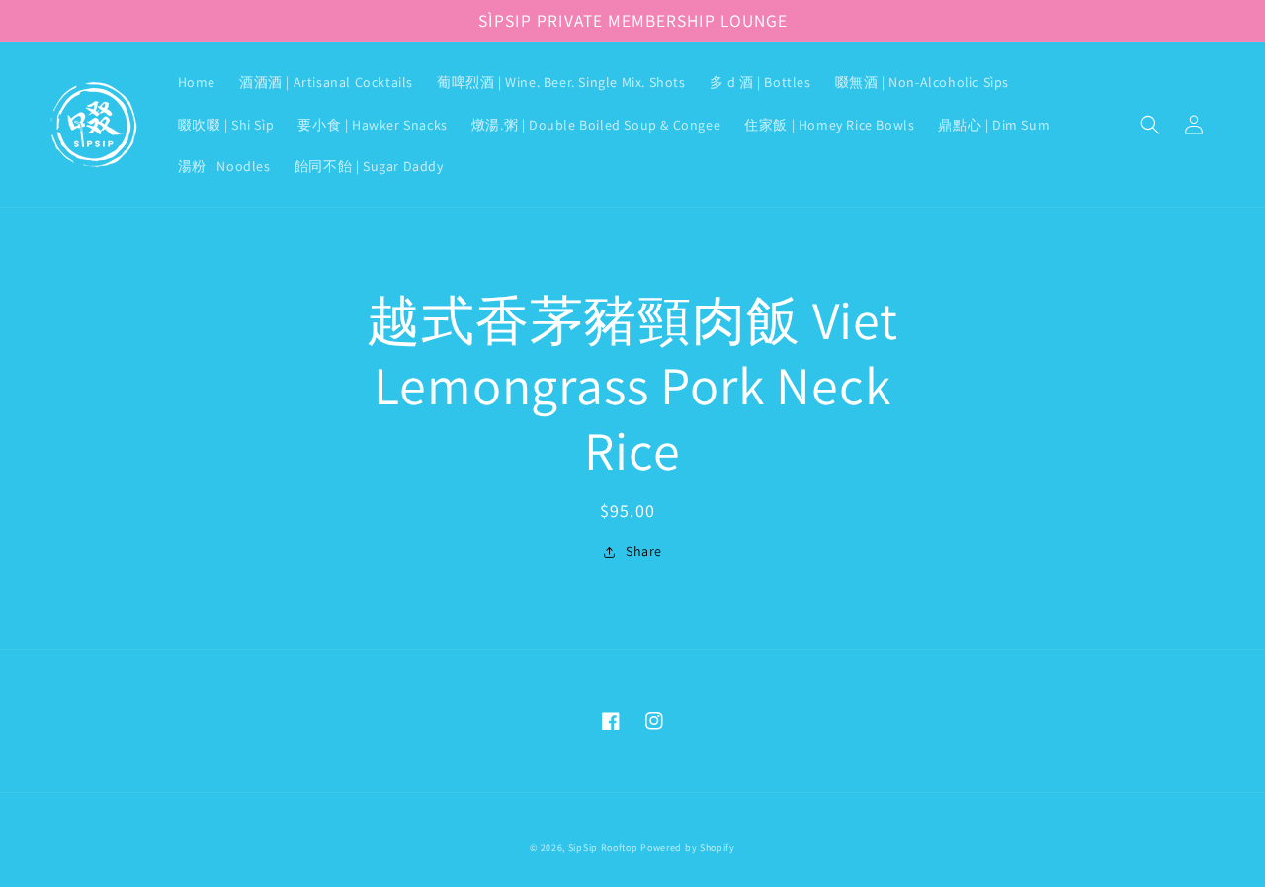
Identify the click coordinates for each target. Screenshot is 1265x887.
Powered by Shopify (687, 848)
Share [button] (644, 551)
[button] (1150, 124)
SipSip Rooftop (603, 848)
